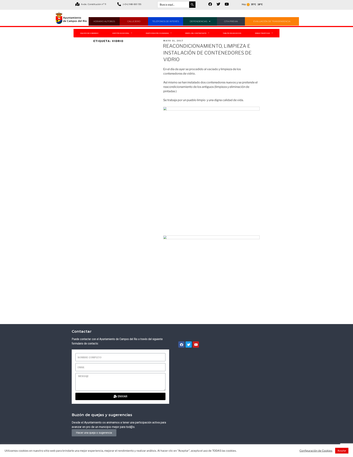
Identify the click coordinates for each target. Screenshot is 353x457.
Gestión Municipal (120, 33)
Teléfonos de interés (165, 21)
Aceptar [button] (341, 450)
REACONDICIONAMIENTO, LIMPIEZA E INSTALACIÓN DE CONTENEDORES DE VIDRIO (207, 52)
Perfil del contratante (195, 33)
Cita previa (231, 21)
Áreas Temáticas (262, 33)
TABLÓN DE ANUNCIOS (232, 33)
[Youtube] (226, 4)
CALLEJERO (133, 21)
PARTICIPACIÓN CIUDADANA (157, 33)
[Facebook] (210, 4)
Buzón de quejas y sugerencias (102, 415)
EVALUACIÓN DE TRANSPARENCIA (271, 21)
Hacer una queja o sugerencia (94, 432)
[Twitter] (218, 4)
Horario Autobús (104, 21)
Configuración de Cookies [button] (315, 450)
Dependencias (198, 21)
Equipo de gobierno (89, 33)
